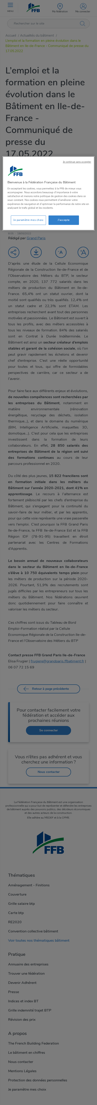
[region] (48, 193)
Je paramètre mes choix (28, 220)
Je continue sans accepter (77, 162)
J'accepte (64, 220)
